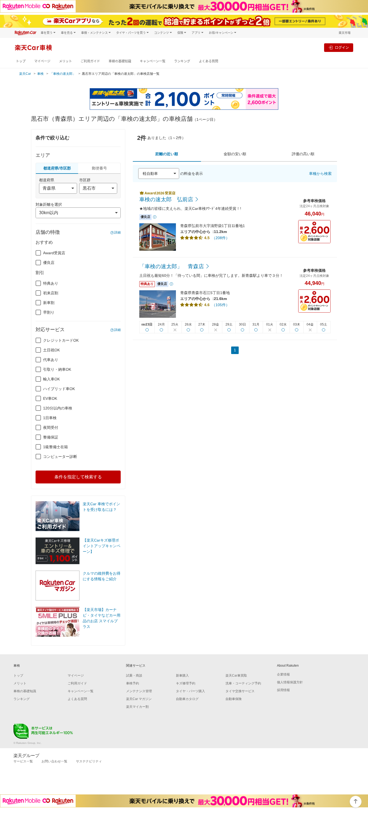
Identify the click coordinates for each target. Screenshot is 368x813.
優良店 (48, 262)
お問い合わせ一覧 (54, 761)
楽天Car (25, 74)
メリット (65, 61)
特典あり (50, 283)
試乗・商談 (134, 675)
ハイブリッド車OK (59, 389)
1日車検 (50, 418)
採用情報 (283, 690)
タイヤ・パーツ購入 (190, 691)
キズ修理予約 (185, 683)
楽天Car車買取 (236, 675)
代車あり (50, 360)
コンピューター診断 (60, 456)
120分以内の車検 (57, 408)
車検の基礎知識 (120, 61)
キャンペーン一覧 (152, 61)
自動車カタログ (187, 699)
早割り (48, 312)
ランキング (182, 61)
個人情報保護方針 (290, 682)
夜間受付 (50, 427)
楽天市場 (344, 33)
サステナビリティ (89, 761)
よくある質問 (208, 61)
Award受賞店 (54, 253)
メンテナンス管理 (139, 691)
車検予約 (132, 683)
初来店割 (50, 293)
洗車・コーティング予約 (243, 683)
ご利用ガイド (90, 61)
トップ (21, 61)
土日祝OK (51, 350)
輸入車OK (51, 379)
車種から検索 (320, 173)
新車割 (48, 303)
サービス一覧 (23, 761)
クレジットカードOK (61, 340)
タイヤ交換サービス (240, 691)
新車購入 (182, 675)
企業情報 (283, 674)
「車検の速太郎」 (63, 74)
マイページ (42, 61)
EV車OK (50, 398)
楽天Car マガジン (139, 699)
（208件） (221, 238)
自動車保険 (233, 699)
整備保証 (50, 437)
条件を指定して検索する (78, 477)
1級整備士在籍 (55, 447)
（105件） (221, 305)
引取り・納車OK (57, 369)
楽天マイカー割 (137, 707)
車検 (40, 74)
